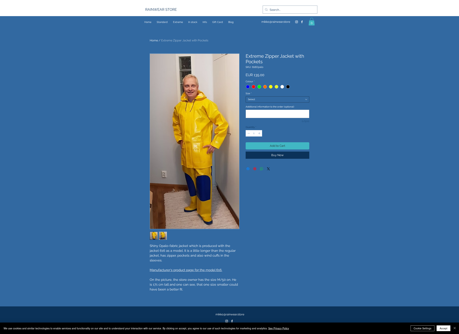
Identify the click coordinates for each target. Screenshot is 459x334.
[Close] (455, 328)
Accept (443, 328)
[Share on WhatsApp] (261, 169)
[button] (311, 21)
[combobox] (277, 99)
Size (249, 93)
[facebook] (302, 22)
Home (154, 40)
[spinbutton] (253, 133)
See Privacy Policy (278, 328)
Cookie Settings (422, 328)
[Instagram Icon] (296, 22)
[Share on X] (268, 169)
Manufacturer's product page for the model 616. (186, 270)
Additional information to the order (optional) (270, 106)
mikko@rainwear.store (275, 21)
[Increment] (259, 133)
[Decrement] (248, 133)
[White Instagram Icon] (226, 321)
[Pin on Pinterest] (255, 169)
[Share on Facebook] (248, 169)
